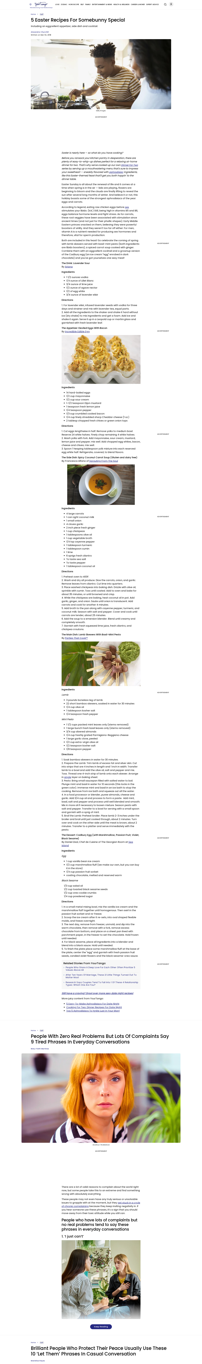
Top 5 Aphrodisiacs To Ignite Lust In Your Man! (93, 1010)
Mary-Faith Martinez (40, 1049)
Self (82, 4)
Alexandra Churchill (40, 32)
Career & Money (138, 4)
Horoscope (74, 4)
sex (127, 207)
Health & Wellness (121, 4)
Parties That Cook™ (76, 638)
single (67, 777)
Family (88, 4)
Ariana (69, 266)
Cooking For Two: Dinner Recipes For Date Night (94, 1007)
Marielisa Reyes (38, 1361)
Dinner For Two (129, 165)
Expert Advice (152, 4)
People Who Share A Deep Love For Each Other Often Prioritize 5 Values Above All (100, 968)
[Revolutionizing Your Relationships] (41, 4)
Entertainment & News (102, 4)
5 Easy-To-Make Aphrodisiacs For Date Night (92, 1003)
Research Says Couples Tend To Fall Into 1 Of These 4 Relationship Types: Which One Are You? (102, 983)
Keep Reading (101, 1326)
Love (57, 4)
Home (33, 14)
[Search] (165, 4)
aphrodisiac (116, 172)
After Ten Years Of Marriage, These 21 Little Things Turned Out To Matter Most (101, 976)
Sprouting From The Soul (103, 461)
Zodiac (64, 4)
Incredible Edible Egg (77, 331)
